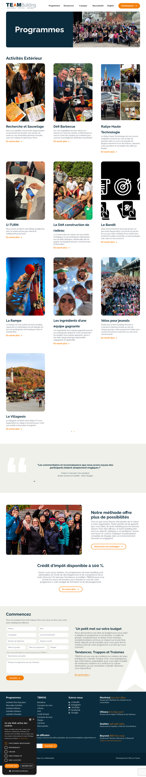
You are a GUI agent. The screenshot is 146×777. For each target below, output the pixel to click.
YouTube (75, 707)
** (46, 652)
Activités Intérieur (13, 708)
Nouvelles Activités (14, 705)
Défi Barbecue (64, 126)
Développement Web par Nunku (128, 758)
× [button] (33, 719)
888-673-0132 (117, 735)
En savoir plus (13, 141)
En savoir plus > (82, 675)
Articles (40, 708)
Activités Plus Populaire (16, 702)
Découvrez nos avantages (106, 546)
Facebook (75, 710)
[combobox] (30, 719)
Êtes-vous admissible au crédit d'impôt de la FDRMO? (27, 652)
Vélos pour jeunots (115, 320)
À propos (83, 6)
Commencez (127, 6)
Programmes (54, 6)
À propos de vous (44, 705)
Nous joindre (98, 6)
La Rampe (13, 320)
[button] (33, 470)
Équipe (40, 720)
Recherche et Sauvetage (25, 126)
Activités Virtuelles (13, 714)
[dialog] (19, 746)
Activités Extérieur (13, 711)
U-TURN (12, 225)
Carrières (41, 723)
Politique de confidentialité (44, 758)
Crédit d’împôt (43, 714)
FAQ (39, 711)
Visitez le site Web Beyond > (111, 741)
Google (74, 712)
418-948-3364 (117, 723)
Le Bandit (108, 225)
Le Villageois (16, 416)
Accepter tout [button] (12, 766)
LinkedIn (75, 702)
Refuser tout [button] (27, 766)
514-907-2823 (118, 697)
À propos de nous (44, 717)
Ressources (69, 6)
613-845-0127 (116, 711)
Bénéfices (41, 702)
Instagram (76, 705)
